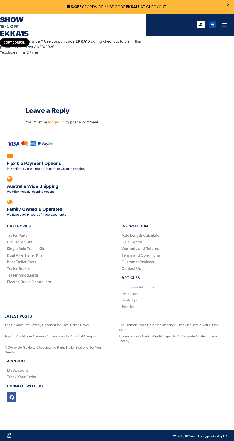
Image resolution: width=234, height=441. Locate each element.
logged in (56, 122)
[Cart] (212, 24)
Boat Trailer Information (139, 287)
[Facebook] (11, 397)
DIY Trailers (130, 294)
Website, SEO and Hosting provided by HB (200, 436)
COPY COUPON (14, 42)
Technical (128, 306)
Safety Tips (130, 300)
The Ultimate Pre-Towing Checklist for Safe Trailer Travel (47, 325)
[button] (224, 24)
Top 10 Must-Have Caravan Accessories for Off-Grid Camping (51, 336)
